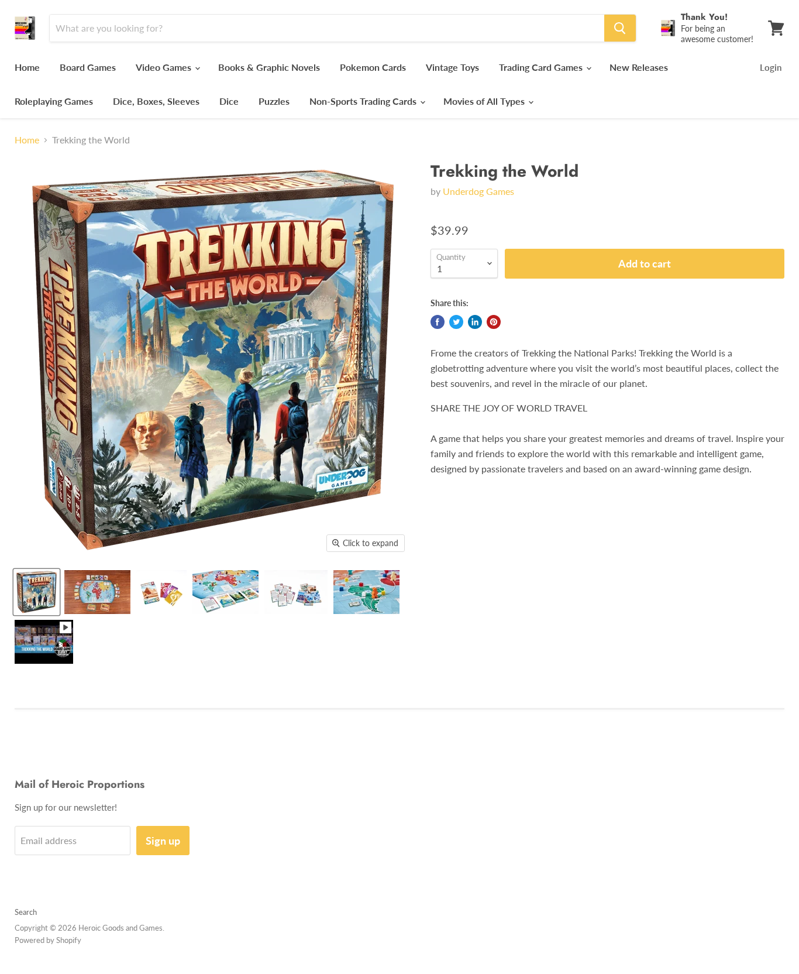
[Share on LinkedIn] (475, 322)
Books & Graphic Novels (269, 67)
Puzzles (274, 101)
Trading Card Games (542, 67)
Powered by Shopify (48, 940)
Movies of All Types (485, 101)
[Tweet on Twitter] (456, 322)
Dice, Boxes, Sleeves (156, 101)
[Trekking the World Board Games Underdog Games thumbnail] (36, 592)
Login (770, 67)
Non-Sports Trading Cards (364, 101)
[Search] (620, 28)
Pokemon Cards (373, 67)
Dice (229, 101)
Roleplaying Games (54, 101)
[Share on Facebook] (438, 322)
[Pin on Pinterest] (494, 322)
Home (27, 67)
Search (26, 912)
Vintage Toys (452, 67)
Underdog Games (478, 191)
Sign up (163, 840)
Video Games (165, 67)
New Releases (638, 67)
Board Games (88, 67)
